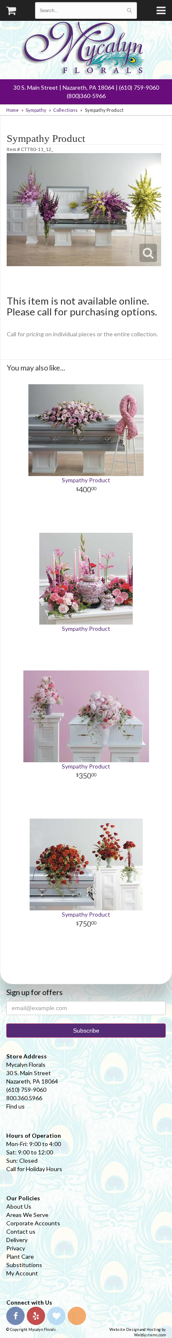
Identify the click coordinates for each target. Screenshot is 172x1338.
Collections (65, 110)
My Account (22, 1273)
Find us (15, 1106)
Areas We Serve (27, 1214)
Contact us (20, 1231)
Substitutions (24, 1264)
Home (12, 110)
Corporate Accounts (33, 1223)
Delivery (17, 1239)
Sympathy (35, 110)
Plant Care (20, 1256)
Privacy (15, 1248)
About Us (18, 1206)
